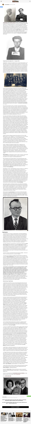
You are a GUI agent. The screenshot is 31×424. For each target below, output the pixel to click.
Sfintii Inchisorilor (5, 397)
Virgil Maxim (5, 22)
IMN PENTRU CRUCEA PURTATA (18, 373)
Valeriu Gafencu (12, 22)
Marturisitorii (7, 4)
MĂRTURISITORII (8, 375)
